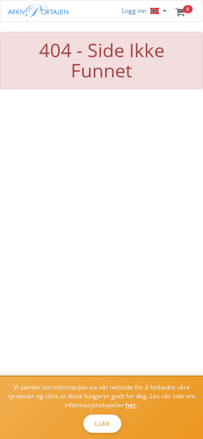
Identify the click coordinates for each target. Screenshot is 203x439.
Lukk (102, 423)
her (131, 405)
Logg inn (134, 10)
